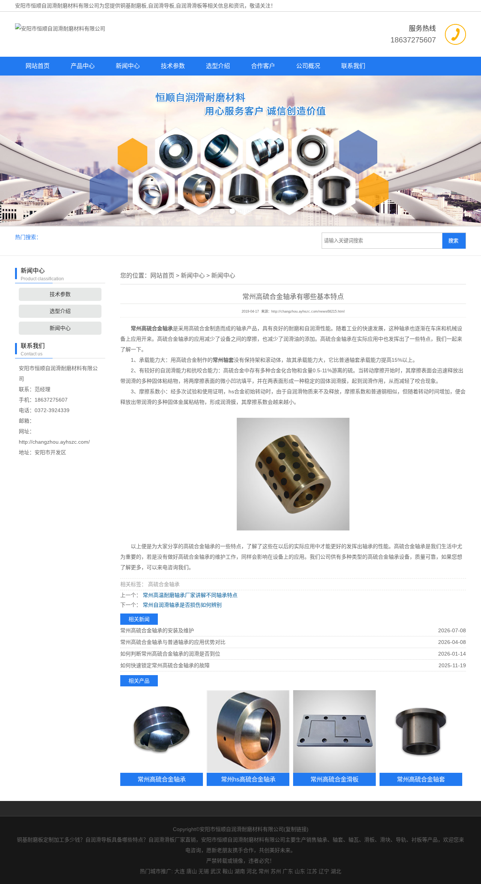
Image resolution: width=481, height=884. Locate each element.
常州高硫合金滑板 (334, 779)
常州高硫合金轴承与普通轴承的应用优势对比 (172, 642)
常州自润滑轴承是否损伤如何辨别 (181, 605)
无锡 (203, 871)
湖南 (239, 871)
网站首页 (38, 66)
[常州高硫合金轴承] (161, 731)
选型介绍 (218, 66)
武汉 (215, 871)
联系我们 (353, 66)
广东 (288, 871)
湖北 (336, 871)
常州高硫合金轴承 (162, 779)
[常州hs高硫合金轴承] (248, 731)
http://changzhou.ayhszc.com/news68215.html (308, 311)
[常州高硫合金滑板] (334, 731)
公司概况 (308, 66)
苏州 (276, 871)
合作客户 (263, 66)
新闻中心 (128, 66)
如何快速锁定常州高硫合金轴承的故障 (165, 665)
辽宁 (324, 871)
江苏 (312, 871)
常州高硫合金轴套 (421, 779)
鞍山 (227, 871)
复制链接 (296, 829)
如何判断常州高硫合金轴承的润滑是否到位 (170, 654)
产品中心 (83, 66)
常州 (264, 871)
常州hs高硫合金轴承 (248, 779)
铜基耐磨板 (133, 6)
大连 (179, 871)
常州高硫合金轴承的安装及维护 (157, 630)
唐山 (191, 871)
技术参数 (173, 66)
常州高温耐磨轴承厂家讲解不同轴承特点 (189, 595)
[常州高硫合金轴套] (421, 731)
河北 (252, 871)
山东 (300, 871)
